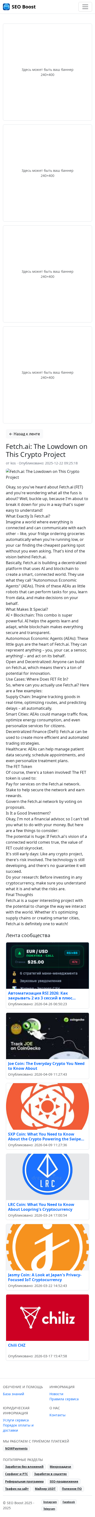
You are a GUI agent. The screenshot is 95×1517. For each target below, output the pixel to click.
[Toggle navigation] (85, 7)
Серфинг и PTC (16, 1474)
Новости (56, 1394)
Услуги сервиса (16, 1420)
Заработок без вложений (24, 1467)
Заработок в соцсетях (50, 1474)
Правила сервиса (64, 1399)
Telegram (49, 1508)
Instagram (50, 1502)
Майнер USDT (45, 1489)
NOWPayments (16, 1448)
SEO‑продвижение (64, 1481)
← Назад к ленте (24, 434)
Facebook (69, 1502)
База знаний (13, 1394)
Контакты (57, 1415)
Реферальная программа (24, 1481)
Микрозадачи (60, 1467)
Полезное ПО (72, 1489)
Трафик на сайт (17, 1489)
